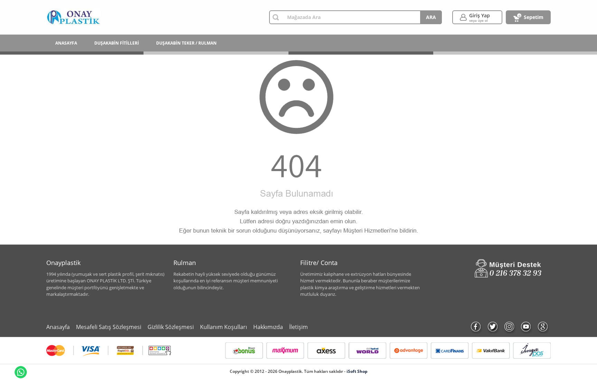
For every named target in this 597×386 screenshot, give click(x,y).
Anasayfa (58, 327)
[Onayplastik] (73, 17)
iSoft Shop (357, 371)
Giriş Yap (479, 17)
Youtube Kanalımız (525, 326)
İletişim (298, 327)
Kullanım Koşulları (223, 327)
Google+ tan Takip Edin (542, 326)
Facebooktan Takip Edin (476, 326)
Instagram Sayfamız (509, 326)
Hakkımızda (268, 327)
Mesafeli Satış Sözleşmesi (108, 327)
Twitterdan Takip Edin (492, 326)
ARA (431, 17)
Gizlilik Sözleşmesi (171, 327)
